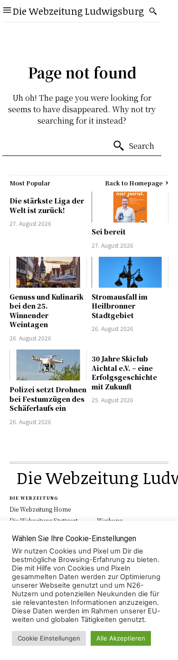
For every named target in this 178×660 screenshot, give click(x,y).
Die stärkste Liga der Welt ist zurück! (46, 205)
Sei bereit (109, 231)
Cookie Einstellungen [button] (49, 638)
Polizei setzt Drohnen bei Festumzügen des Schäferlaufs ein (47, 399)
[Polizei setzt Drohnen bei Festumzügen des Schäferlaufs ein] (48, 364)
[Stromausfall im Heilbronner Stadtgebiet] (130, 272)
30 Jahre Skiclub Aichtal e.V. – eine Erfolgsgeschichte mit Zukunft (124, 372)
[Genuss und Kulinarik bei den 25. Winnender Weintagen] (48, 272)
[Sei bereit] (130, 207)
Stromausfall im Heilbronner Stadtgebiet (120, 306)
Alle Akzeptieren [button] (120, 638)
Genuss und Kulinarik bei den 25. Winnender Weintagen (46, 311)
